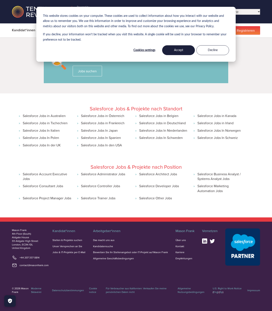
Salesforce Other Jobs (155, 198)
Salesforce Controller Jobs (100, 186)
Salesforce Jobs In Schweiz (217, 137)
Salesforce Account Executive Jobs (45, 176)
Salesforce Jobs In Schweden (161, 137)
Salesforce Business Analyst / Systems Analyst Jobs (219, 176)
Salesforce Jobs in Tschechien (45, 123)
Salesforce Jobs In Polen (41, 137)
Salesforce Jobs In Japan (99, 130)
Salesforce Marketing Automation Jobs (213, 188)
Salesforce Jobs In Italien (41, 130)
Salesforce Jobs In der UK (42, 145)
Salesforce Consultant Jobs (43, 186)
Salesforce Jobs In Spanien (101, 137)
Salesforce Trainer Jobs (98, 198)
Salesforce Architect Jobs (158, 174)
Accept (178, 50)
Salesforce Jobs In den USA (101, 145)
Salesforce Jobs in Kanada (216, 115)
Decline (213, 50)
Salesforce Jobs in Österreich (102, 115)
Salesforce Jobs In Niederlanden (163, 130)
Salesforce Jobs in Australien (44, 115)
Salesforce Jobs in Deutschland (162, 123)
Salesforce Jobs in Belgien (158, 115)
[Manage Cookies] (10, 301)
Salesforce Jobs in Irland (215, 123)
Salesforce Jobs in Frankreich (103, 123)
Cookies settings (144, 50)
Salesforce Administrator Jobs (103, 174)
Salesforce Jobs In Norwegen (219, 130)
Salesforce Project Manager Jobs (47, 198)
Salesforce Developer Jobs (159, 186)
